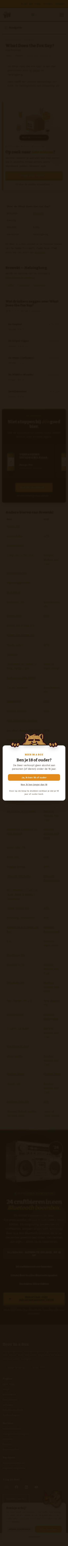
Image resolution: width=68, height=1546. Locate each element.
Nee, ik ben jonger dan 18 (34, 784)
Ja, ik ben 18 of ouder (34, 777)
